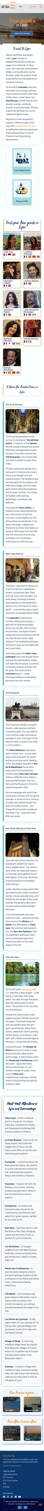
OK (20, 1507)
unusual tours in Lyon (25, 126)
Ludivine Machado (28, 252)
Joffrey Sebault (31, 280)
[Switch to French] (20, 6)
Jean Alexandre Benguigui (31, 310)
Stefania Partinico (8, 339)
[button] (5, 1404)
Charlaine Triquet (8, 281)
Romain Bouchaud (8, 368)
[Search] (41, 6)
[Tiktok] (12, 1497)
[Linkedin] (16, 1497)
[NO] (40, 1504)
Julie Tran (8, 251)
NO (25, 1507)
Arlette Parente (31, 338)
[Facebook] (4, 1497)
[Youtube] (19, 1497)
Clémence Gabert (8, 310)
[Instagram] (8, 1497)
